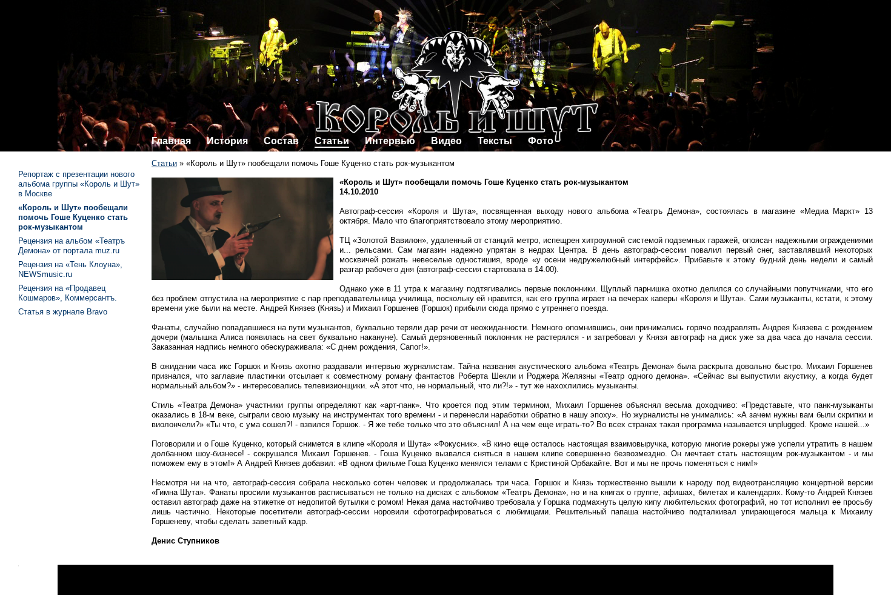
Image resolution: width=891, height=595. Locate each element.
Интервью (390, 141)
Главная (171, 141)
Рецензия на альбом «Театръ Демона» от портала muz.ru (71, 245)
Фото (540, 141)
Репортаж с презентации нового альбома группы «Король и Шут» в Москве (78, 184)
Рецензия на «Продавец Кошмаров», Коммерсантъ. (67, 293)
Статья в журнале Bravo (62, 311)
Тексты (495, 141)
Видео (446, 141)
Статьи (332, 141)
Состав (281, 141)
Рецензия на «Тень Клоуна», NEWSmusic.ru (70, 269)
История (227, 141)
